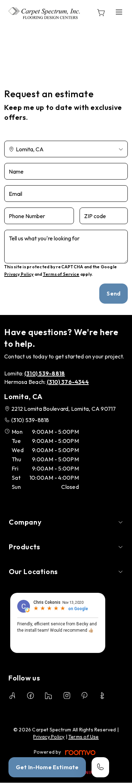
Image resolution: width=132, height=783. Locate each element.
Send (113, 293)
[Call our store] (100, 767)
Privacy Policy (18, 274)
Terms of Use (83, 737)
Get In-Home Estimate (47, 767)
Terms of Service (61, 274)
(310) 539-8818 (30, 419)
